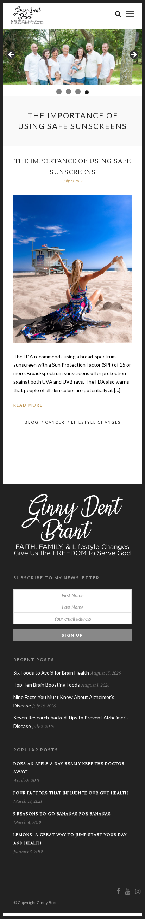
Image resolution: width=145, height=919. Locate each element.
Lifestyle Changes (96, 422)
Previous (11, 55)
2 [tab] (67, 91)
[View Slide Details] (72, 57)
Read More (28, 405)
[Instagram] (137, 891)
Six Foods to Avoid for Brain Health (51, 673)
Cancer (55, 422)
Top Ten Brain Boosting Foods (46, 685)
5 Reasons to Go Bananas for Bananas (62, 814)
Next (133, 55)
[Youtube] (127, 891)
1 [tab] (58, 92)
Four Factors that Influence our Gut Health (70, 793)
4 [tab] (86, 91)
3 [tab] (76, 91)
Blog (32, 422)
